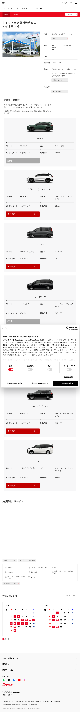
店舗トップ (6, 14)
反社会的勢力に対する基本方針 (11, 704)
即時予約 (11, 214)
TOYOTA (4, 3)
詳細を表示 (68, 377)
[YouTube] (19, 680)
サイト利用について (18, 702)
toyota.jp (19, 340)
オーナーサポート (22, 8)
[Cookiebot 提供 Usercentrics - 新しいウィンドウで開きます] (68, 328)
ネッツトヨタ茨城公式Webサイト (64, 73)
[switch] (30, 369)
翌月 (74, 595)
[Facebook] (14, 680)
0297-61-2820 (67, 45)
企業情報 (25, 704)
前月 (68, 595)
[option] (21, 44)
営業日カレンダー (58, 80)
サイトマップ (6, 702)
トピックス (39, 8)
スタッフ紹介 (14, 14)
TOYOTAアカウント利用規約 (51, 702)
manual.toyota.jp (32, 340)
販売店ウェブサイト (10, 583)
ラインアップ (8, 8)
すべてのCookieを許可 (65, 383)
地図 (54, 38)
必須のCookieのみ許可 (15, 383)
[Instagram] (24, 680)
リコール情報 (33, 704)
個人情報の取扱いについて (33, 702)
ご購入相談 (69, 14)
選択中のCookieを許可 (40, 383)
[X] (9, 680)
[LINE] (4, 680)
